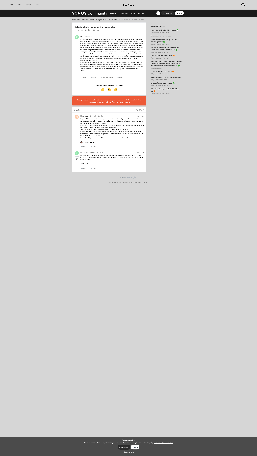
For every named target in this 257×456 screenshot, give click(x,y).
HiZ (81, 152)
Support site (141, 13)
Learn (19, 5)
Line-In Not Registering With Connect (163, 30)
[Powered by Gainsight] (128, 178)
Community (76, 20)
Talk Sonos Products (87, 20)
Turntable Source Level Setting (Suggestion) (166, 77)
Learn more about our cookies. (163, 443)
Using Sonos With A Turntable (160, 52)
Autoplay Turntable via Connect (161, 83)
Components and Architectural (106, 20)
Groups (133, 13)
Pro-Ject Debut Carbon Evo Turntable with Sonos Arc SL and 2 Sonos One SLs (165, 49)
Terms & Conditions (115, 182)
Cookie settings (127, 182)
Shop (11, 5)
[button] (167, 13)
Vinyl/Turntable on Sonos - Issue (162, 55)
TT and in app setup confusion (161, 71)
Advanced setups (156, 68)
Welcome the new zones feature (161, 36)
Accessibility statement (141, 182)
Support (28, 5)
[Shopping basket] (243, 5)
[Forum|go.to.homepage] (89, 13)
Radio (38, 5)
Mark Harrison (84, 116)
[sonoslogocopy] (129, 5)
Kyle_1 (82, 36)
